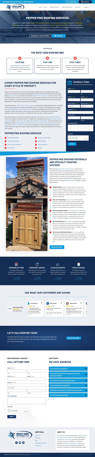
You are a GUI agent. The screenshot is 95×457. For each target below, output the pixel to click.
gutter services (30, 123)
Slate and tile (69, 199)
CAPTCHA (70, 134)
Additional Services (67, 7)
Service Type (86, 103)
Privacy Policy (64, 454)
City (69, 120)
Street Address (71, 115)
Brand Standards (76, 454)
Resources (78, 7)
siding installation (21, 123)
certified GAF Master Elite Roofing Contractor (19, 109)
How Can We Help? (72, 123)
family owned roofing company (25, 105)
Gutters (40, 148)
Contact (86, 7)
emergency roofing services (18, 124)
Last (82, 94)
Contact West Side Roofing (17, 65)
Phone (71, 97)
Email (84, 97)
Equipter (37, 117)
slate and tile (19, 121)
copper (31, 121)
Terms (70, 454)
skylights (79, 443)
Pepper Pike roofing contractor (40, 23)
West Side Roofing (15, 95)
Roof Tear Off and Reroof (14, 144)
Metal (69, 210)
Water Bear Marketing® (35, 454)
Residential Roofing (13, 137)
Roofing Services (54, 7)
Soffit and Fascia (42, 144)
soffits (66, 443)
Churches (74, 232)
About (45, 7)
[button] (16, 278)
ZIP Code (83, 120)
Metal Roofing (42, 141)
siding (69, 443)
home (58, 23)
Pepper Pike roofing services (59, 25)
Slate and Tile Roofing (44, 137)
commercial (65, 23)
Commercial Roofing (13, 141)
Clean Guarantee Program (52, 117)
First (69, 94)
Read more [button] (32, 314)
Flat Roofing (11, 148)
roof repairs (53, 119)
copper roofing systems (79, 210)
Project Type (73, 103)
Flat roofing (69, 221)
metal (25, 121)
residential (60, 439)
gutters (74, 443)
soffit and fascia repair (41, 123)
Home (40, 7)
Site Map (89, 454)
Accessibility (83, 454)
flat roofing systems (41, 121)
